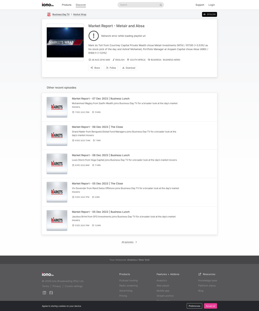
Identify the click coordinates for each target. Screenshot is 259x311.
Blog (200, 290)
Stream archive (165, 295)
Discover (81, 4)
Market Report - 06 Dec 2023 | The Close (97, 126)
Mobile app (163, 290)
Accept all (210, 305)
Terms (45, 286)
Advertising (125, 290)
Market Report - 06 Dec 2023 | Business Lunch (101, 155)
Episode (211, 14)
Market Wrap (79, 14)
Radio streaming (128, 285)
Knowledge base (207, 280)
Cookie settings (74, 286)
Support (200, 4)
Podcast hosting (128, 280)
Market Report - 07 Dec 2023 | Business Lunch (101, 98)
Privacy (57, 286)
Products (66, 4)
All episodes (127, 242)
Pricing (123, 295)
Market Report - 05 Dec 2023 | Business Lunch (101, 211)
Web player (163, 285)
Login (211, 4)
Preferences (194, 305)
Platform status (207, 285)
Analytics (162, 280)
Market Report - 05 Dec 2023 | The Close (97, 183)
